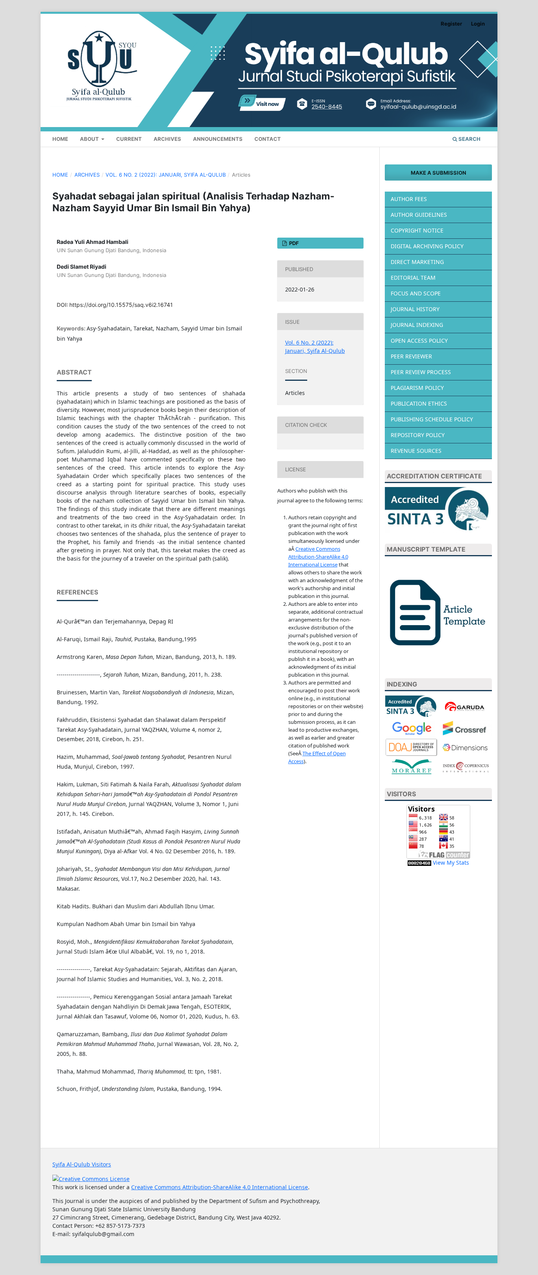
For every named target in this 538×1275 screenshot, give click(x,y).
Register (451, 23)
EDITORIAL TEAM (413, 277)
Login (478, 23)
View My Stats (451, 862)
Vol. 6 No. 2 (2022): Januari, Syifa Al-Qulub (166, 175)
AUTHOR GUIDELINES (419, 214)
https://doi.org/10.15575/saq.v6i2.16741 (121, 304)
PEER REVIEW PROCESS (421, 372)
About (90, 139)
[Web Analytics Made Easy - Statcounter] (419, 862)
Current (129, 139)
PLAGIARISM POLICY (417, 387)
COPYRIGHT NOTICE (417, 230)
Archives (167, 139)
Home (60, 139)
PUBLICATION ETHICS (419, 403)
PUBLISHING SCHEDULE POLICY (432, 419)
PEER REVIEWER (411, 356)
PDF (293, 243)
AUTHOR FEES (409, 199)
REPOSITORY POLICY (418, 435)
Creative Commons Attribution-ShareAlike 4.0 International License (318, 556)
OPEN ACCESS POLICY (419, 340)
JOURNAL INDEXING (417, 324)
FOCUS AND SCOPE (416, 293)
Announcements (218, 139)
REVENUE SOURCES (416, 450)
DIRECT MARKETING (417, 262)
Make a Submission (438, 173)
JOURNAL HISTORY (415, 309)
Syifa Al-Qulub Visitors (81, 1164)
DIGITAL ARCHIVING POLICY (427, 246)
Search (468, 139)
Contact (267, 139)
